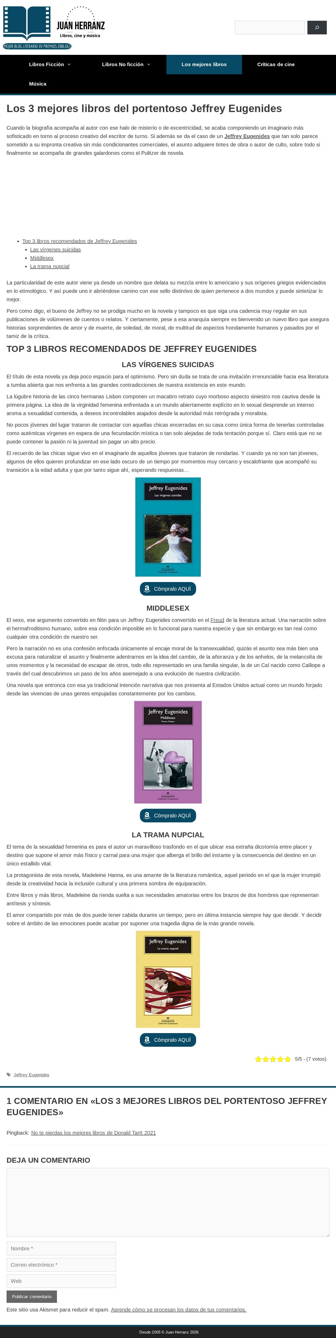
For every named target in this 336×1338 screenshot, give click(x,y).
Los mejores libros (204, 64)
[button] (168, 589)
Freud (217, 620)
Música (37, 84)
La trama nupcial (49, 266)
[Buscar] (317, 27)
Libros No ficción (123, 64)
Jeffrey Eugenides (247, 136)
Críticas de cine (276, 64)
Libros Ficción (46, 64)
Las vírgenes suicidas (55, 249)
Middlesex (42, 258)
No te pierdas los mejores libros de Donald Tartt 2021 (93, 1133)
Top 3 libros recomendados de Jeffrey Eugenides (79, 241)
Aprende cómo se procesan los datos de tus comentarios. (178, 1310)
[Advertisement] (168, 197)
